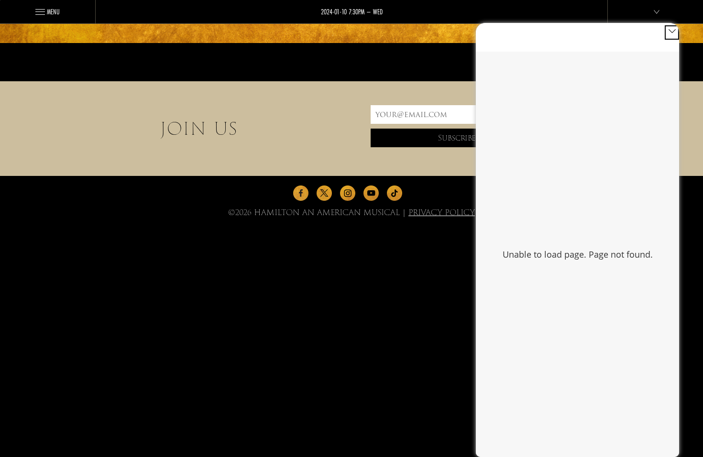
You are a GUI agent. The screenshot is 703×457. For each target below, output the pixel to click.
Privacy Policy (441, 212)
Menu (53, 11)
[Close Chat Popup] (672, 32)
